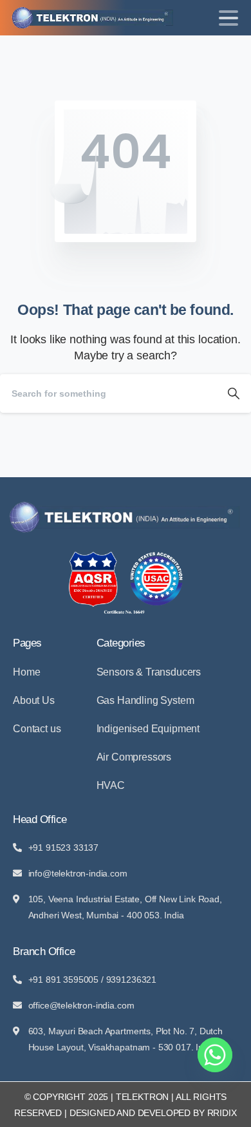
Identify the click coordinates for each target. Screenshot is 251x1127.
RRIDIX (222, 1113)
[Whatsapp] (215, 1054)
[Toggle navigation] (228, 18)
